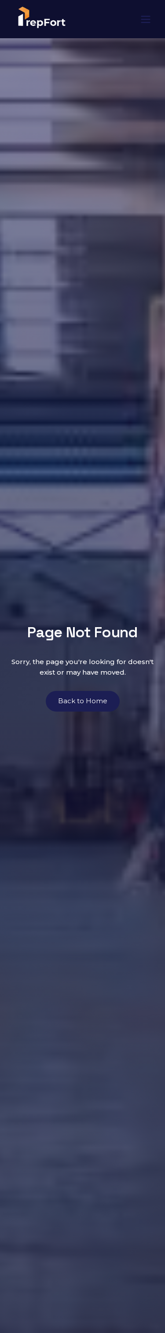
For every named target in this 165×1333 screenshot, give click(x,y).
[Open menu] (145, 19)
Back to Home (82, 701)
